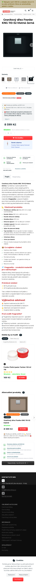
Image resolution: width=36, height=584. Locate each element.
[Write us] (3, 493)
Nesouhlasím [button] (23, 575)
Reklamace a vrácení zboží (11, 535)
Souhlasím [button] (18, 579)
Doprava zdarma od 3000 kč (11, 158)
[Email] (3, 486)
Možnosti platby (7, 532)
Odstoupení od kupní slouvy (12, 540)
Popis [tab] (7, 177)
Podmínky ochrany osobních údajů (14, 530)
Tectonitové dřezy (8, 512)
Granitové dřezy (18, 14)
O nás (4, 547)
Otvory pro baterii (28, 162)
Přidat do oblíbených (12, 87)
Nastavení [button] (11, 575)
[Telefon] (3, 480)
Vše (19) (5, 338)
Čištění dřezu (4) (14, 338)
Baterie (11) (22, 342)
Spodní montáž (27, 14)
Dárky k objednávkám (10, 162)
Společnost (7, 545)
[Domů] (9, 11)
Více (6, 119)
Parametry (16, 177)
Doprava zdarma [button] (9, 93)
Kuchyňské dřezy (8, 14)
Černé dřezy (6, 509)
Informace (6, 522)
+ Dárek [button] (7, 417)
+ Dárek (28, 93)
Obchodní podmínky (9, 525)
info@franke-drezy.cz (9, 490)
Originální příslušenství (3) (10, 342)
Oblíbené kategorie (9, 504)
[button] (32, 45)
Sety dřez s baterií (8, 515)
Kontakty (5, 550)
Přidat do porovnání (25, 87)
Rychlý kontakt (7, 496)
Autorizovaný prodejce (26, 158)
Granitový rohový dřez (9, 517)
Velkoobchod (6, 538)
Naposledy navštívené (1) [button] (17, 463)
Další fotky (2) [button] (17, 68)
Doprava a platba (20, 168)
